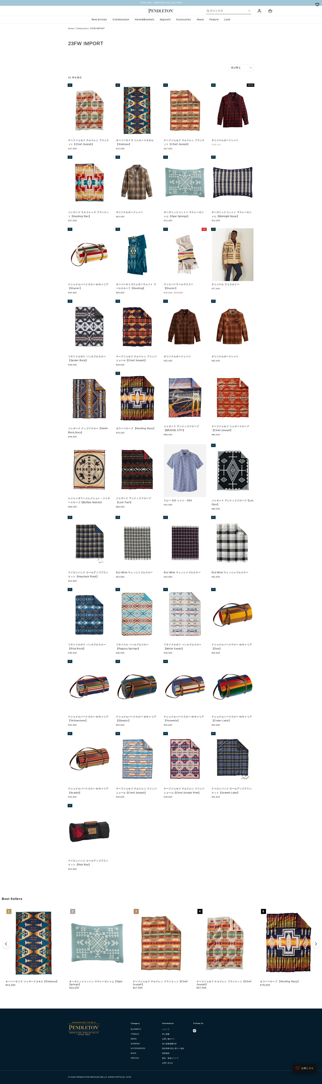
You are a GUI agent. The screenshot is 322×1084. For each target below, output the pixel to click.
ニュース (166, 1029)
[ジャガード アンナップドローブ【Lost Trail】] (137, 469)
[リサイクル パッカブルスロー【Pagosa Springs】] (137, 614)
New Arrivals (99, 19)
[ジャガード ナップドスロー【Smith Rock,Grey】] (89, 398)
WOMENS (135, 1044)
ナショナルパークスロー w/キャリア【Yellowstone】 (88, 718)
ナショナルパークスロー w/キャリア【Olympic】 (136, 718)
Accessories (183, 19)
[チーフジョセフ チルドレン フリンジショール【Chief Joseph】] (137, 326)
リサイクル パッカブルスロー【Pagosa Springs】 (132, 646)
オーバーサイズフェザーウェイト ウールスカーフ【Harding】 (136, 286)
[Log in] (259, 11)
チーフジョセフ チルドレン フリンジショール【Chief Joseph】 (136, 358)
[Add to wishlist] (317, 4)
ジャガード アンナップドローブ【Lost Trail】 (133, 500)
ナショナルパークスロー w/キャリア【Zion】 (232, 646)
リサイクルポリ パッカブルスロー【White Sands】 (182, 646)
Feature (214, 19)
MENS (134, 1039)
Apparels (165, 19)
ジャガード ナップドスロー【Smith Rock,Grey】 (88, 430)
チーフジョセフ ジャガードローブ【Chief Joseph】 (230, 428)
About (200, 19)
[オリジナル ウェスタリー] (233, 254)
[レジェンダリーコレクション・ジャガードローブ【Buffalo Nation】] (89, 469)
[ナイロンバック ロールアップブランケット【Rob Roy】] (89, 830)
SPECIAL (135, 1058)
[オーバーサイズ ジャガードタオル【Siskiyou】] (137, 110)
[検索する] (208, 11)
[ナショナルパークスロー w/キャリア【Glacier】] (89, 254)
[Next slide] (316, 944)
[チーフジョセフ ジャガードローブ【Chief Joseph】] (233, 397)
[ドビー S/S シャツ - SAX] (185, 470)
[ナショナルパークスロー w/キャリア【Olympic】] (137, 686)
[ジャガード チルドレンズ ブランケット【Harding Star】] (89, 182)
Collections (82, 28)
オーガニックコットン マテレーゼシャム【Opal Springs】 (184, 214)
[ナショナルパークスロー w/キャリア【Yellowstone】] (89, 686)
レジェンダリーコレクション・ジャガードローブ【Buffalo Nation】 (89, 500)
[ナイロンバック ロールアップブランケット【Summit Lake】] (233, 759)
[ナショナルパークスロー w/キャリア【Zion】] (233, 614)
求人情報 (166, 1034)
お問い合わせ (167, 1063)
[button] (241, 67)
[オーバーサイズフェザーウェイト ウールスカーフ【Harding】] (137, 254)
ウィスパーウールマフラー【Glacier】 (178, 286)
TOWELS (135, 1034)
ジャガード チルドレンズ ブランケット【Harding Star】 (88, 214)
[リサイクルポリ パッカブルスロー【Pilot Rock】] (89, 614)
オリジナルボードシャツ (225, 140)
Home (71, 28)
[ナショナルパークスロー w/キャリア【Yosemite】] (185, 686)
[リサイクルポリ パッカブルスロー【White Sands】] (185, 614)
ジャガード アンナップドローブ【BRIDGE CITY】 (181, 428)
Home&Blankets (144, 19)
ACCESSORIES (138, 1048)
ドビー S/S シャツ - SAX (178, 500)
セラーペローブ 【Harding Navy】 (136, 428)
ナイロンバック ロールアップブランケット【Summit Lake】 (232, 790)
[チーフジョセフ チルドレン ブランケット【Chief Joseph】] (89, 110)
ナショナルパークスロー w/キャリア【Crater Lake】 (232, 718)
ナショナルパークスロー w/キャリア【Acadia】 (88, 790)
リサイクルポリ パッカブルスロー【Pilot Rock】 (87, 646)
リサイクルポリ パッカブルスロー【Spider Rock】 (87, 358)
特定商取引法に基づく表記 (173, 1048)
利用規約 (166, 1053)
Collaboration (121, 19)
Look (227, 19)
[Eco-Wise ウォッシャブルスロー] (137, 542)
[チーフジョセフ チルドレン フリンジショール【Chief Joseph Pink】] (185, 759)
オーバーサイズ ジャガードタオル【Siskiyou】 (135, 142)
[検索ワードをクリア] (249, 11)
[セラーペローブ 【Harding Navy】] (137, 398)
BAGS (133, 1053)
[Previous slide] (6, 944)
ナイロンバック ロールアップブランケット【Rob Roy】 (88, 862)
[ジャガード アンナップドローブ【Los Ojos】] (233, 470)
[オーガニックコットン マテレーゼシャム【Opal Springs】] (185, 182)
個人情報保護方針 (169, 1044)
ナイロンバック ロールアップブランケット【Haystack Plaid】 (88, 574)
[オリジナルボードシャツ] (233, 110)
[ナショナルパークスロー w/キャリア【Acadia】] (89, 759)
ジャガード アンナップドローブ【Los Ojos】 (233, 502)
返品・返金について (170, 1058)
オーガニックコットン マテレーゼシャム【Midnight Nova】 (232, 214)
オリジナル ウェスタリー (225, 284)
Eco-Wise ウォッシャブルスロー (134, 572)
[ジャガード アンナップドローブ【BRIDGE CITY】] (185, 397)
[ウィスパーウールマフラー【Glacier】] (185, 254)
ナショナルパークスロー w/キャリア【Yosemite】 (184, 718)
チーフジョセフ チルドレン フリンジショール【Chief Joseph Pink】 (184, 790)
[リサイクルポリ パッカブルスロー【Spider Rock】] (89, 326)
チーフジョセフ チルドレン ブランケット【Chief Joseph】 (88, 142)
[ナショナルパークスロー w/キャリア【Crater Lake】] (233, 686)
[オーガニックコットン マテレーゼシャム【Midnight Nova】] (233, 182)
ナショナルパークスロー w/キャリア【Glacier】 (88, 286)
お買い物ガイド (168, 1039)
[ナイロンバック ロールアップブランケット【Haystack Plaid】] (89, 542)
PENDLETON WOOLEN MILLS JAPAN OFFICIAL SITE (103, 1077)
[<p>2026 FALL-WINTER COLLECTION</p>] (161, 3)
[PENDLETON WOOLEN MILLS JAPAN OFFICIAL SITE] (161, 11)
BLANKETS (136, 1029)
